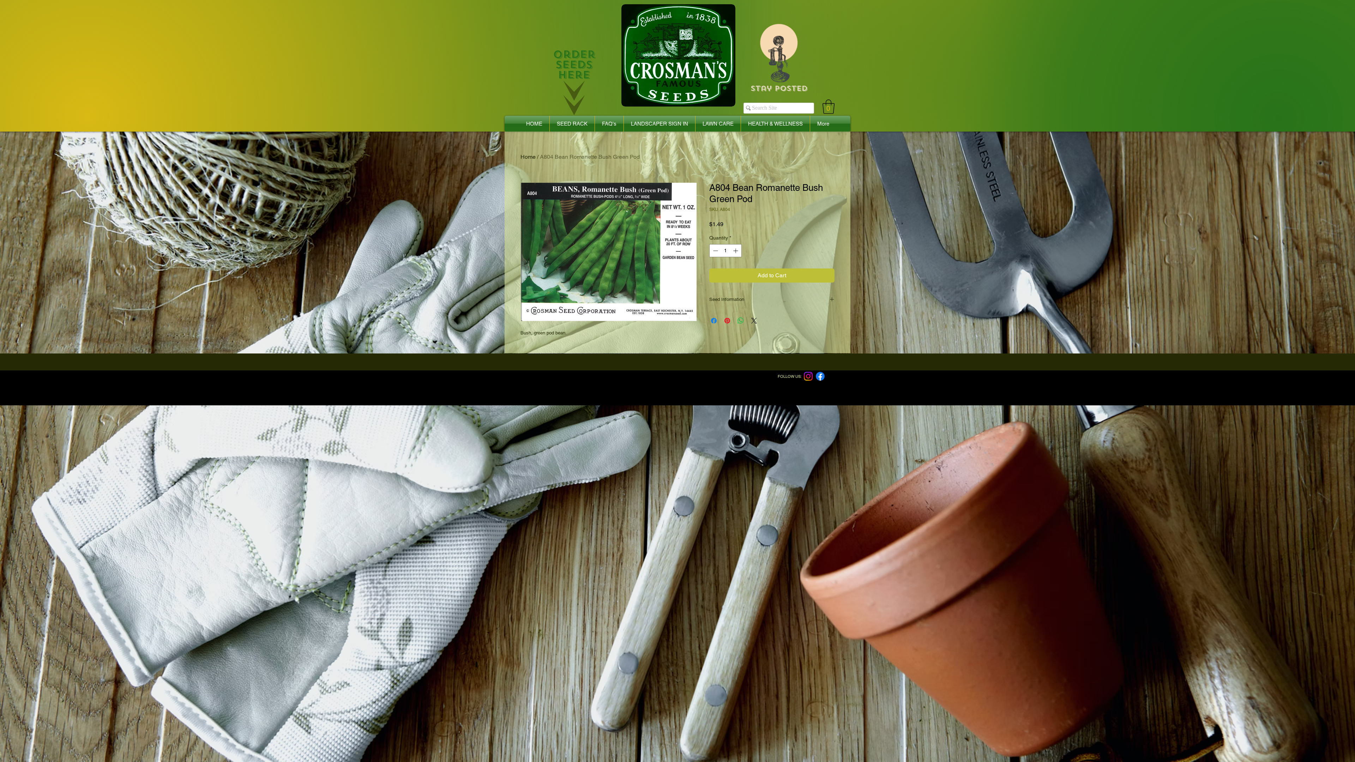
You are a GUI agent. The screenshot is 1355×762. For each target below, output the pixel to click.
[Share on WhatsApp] (740, 320)
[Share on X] (754, 320)
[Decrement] (714, 250)
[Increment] (736, 250)
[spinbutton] (725, 250)
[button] (829, 106)
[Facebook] (820, 376)
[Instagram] (808, 376)
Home (528, 156)
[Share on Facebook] (714, 320)
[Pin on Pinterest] (727, 320)
